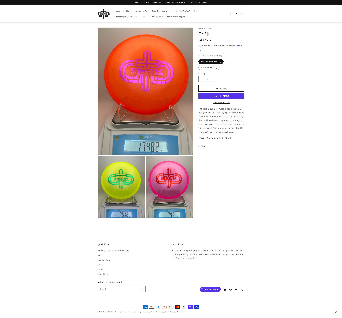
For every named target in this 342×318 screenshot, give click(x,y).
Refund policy (136, 312)
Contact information (177, 312)
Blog (99, 255)
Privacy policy (148, 312)
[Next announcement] (243, 2)
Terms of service (161, 312)
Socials (101, 264)
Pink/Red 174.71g (209, 68)
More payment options (221, 102)
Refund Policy (103, 274)
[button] (128, 11)
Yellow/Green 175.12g (211, 62)
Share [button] (203, 146)
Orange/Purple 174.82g (213, 56)
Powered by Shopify (122, 312)
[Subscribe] (142, 289)
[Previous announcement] (98, 2)
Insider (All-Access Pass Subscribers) (113, 250)
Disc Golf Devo (104, 260)
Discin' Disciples (109, 312)
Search (100, 269)
